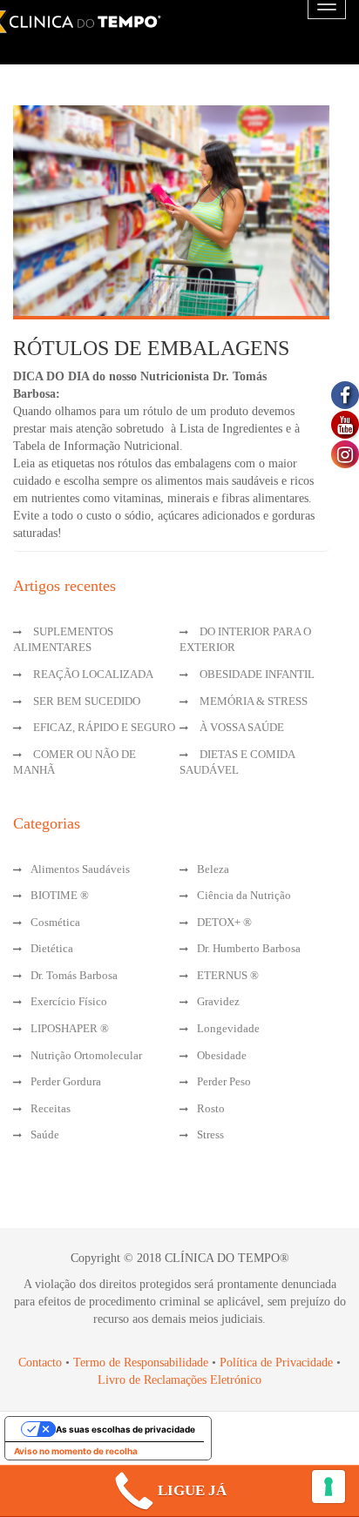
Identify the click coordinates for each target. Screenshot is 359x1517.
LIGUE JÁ (192, 1490)
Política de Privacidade (276, 1362)
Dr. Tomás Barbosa (74, 975)
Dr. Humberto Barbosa (249, 948)
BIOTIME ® (59, 895)
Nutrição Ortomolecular (86, 1055)
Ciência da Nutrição (244, 895)
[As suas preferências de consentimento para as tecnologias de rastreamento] (328, 1486)
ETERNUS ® (228, 975)
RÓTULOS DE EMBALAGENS (151, 348)
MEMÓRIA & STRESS (254, 701)
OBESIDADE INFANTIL (257, 674)
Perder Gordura (65, 1081)
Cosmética (55, 922)
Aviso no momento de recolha (76, 1451)
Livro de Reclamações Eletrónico (179, 1379)
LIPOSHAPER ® (69, 1028)
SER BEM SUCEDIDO (86, 701)
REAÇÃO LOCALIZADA (93, 674)
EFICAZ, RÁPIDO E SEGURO (104, 727)
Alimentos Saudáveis (80, 869)
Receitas (50, 1108)
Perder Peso (224, 1081)
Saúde (44, 1134)
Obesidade (222, 1055)
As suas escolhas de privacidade (125, 1429)
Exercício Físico (68, 1001)
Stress (210, 1134)
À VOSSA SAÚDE (242, 727)
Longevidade (228, 1028)
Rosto (211, 1108)
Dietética (51, 948)
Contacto (40, 1362)
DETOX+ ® (224, 922)
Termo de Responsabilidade (142, 1362)
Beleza (213, 869)
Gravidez (218, 1001)
